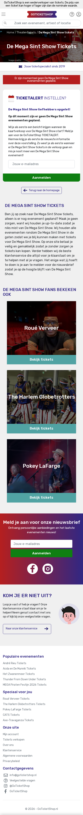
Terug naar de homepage (44, 190)
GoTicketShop (18, 791)
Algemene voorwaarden (17, 755)
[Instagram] (48, 569)
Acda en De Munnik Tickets (19, 668)
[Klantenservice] (72, 14)
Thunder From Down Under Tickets (24, 679)
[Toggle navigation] (12, 14)
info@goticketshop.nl (23, 775)
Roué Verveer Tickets (16, 698)
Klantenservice (12, 750)
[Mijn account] (78, 14)
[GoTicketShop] (42, 14)
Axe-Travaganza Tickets (18, 720)
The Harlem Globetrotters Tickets (24, 704)
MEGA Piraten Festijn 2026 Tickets (25, 684)
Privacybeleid (11, 761)
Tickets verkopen (14, 739)
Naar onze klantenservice (21, 628)
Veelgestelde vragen (22, 780)
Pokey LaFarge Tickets (17, 709)
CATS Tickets (11, 715)
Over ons (8, 745)
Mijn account (11, 734)
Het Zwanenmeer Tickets (19, 674)
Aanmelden (41, 177)
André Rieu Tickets (14, 663)
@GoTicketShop (20, 786)
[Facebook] (32, 569)
